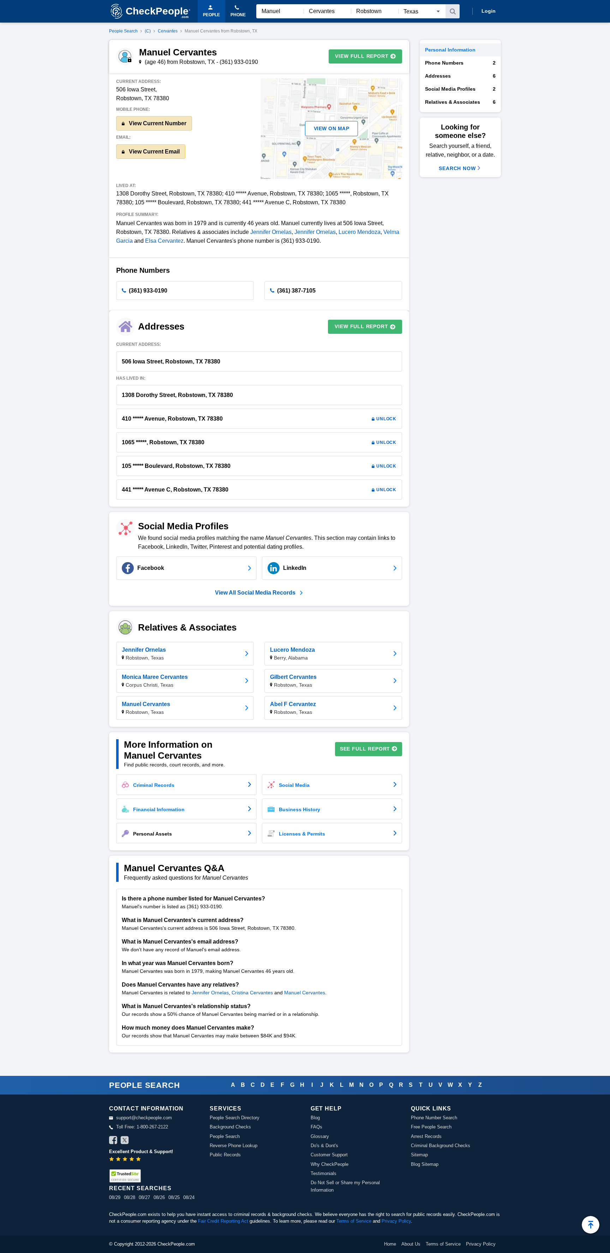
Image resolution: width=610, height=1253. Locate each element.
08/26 (159, 1197)
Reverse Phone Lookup (233, 1145)
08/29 (114, 1197)
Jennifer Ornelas (271, 232)
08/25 (174, 1197)
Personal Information (450, 50)
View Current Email (153, 152)
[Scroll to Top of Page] (590, 1225)
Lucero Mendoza (360, 232)
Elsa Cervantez (164, 241)
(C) (148, 31)
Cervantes (168, 31)
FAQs (316, 1126)
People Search (123, 31)
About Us (410, 1244)
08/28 (129, 1197)
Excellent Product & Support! (141, 1151)
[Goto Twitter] (124, 1141)
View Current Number (156, 123)
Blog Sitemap (424, 1164)
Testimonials (323, 1173)
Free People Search (431, 1126)
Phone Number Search (434, 1117)
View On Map (331, 128)
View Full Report (361, 56)
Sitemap (419, 1154)
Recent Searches (140, 1188)
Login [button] (489, 11)
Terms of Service (353, 1221)
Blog (315, 1117)
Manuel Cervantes (304, 992)
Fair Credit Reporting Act (223, 1221)
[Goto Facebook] (113, 1141)
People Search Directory (234, 1117)
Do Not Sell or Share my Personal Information (345, 1186)
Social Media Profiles (460, 89)
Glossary (320, 1136)
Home (390, 1244)
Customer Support (329, 1154)
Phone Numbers (460, 63)
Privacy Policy (396, 1221)
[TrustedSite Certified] (125, 1175)
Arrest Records (426, 1136)
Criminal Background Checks (440, 1145)
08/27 (144, 1197)
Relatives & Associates (460, 102)
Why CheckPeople (329, 1164)
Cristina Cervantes (252, 992)
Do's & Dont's (324, 1145)
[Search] (452, 11)
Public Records (225, 1154)
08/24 (189, 1197)
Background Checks (230, 1126)
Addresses (460, 76)
